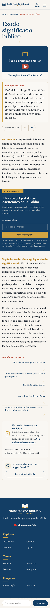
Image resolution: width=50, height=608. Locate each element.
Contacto (30, 585)
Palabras (30, 541)
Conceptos (31, 563)
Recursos (7, 569)
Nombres (7, 547)
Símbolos (7, 563)
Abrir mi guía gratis (25, 234)
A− (25, 127)
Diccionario (13, 14)
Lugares (29, 547)
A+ (32, 127)
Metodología (9, 585)
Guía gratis (31, 569)
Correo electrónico (9, 220)
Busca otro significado (25, 474)
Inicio (4, 14)
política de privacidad (35, 246)
